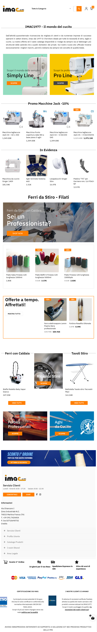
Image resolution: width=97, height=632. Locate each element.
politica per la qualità (29, 612)
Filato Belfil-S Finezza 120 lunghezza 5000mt (46, 276)
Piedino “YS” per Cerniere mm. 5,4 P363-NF (84, 181)
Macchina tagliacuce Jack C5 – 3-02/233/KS (84, 133)
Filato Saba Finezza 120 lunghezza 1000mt (16, 276)
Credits (4, 523)
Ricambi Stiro (48, 376)
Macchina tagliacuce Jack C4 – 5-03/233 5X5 (58, 135)
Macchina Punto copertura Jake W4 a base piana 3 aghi (35, 135)
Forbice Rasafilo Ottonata (80, 323)
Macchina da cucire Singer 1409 (10, 180)
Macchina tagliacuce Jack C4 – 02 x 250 (11, 133)
